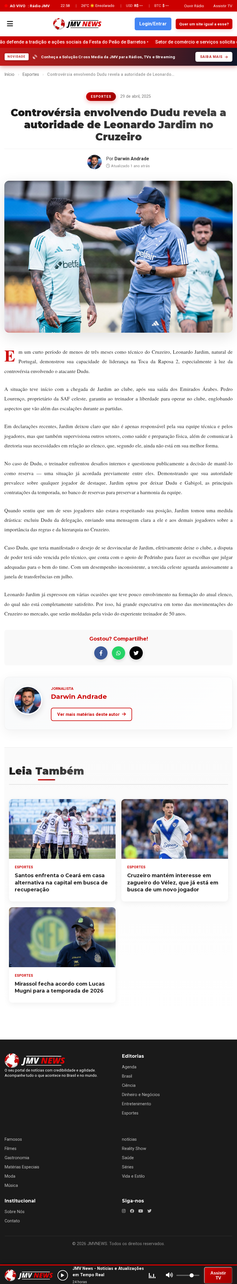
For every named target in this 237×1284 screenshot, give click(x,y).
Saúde (128, 1157)
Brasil (127, 1076)
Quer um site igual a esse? (204, 24)
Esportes (31, 74)
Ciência (129, 1085)
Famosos (13, 1139)
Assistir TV (222, 5)
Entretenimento (136, 1104)
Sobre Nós (15, 1211)
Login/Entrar (153, 24)
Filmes (10, 1148)
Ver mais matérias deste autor (88, 714)
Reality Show (134, 1148)
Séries (128, 1167)
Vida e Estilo (133, 1176)
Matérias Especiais (22, 1167)
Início (9, 74)
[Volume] (169, 1275)
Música (11, 1185)
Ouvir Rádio (194, 5)
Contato (12, 1221)
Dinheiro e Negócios (141, 1094)
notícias (129, 1139)
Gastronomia (17, 1157)
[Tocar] (63, 1275)
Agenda (129, 1067)
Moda (10, 1176)
